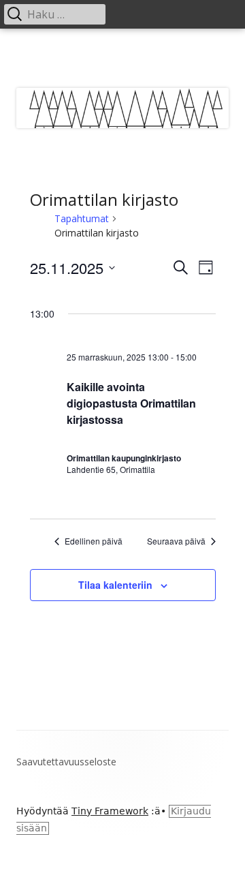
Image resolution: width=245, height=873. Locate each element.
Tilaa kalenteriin (115, 585)
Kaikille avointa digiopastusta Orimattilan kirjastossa (131, 403)
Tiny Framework (109, 811)
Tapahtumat (81, 218)
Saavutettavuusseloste (66, 761)
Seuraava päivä (176, 541)
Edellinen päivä (93, 541)
